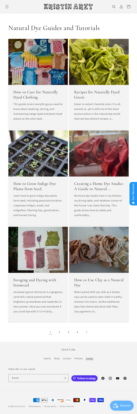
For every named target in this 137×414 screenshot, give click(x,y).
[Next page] (86, 332)
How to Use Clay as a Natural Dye (99, 283)
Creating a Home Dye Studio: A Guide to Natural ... (98, 186)
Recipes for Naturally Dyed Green (97, 95)
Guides (89, 358)
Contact (67, 358)
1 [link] (50, 332)
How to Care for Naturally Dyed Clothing (35, 95)
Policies (79, 358)
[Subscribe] (64, 378)
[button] (7, 6)
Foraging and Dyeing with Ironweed (34, 283)
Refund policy (35, 406)
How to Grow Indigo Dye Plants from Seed (34, 186)
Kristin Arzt (20, 406)
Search (47, 358)
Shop (57, 358)
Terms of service (67, 406)
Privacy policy (50, 406)
